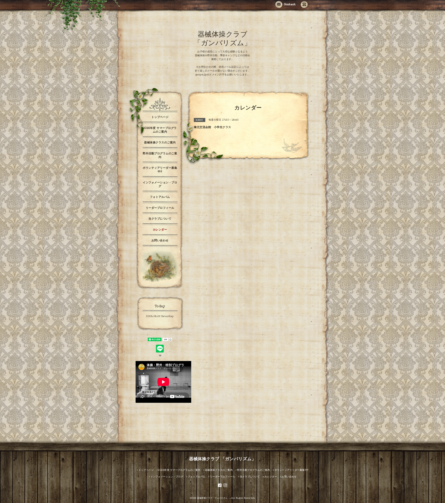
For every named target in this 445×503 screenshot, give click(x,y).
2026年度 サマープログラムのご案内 (160, 130)
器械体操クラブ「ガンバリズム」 (213, 498)
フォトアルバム (160, 197)
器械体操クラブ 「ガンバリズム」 (222, 459)
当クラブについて (159, 219)
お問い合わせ (160, 240)
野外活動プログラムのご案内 (160, 155)
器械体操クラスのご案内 (160, 142)
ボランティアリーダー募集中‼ (160, 170)
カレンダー (160, 230)
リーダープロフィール (160, 208)
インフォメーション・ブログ (160, 184)
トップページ (160, 117)
